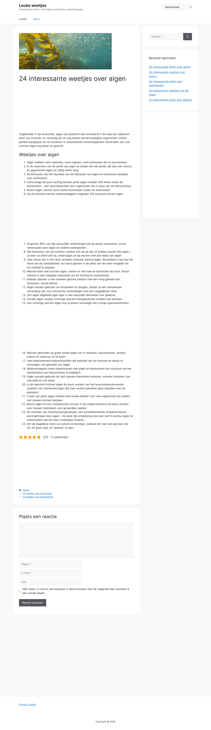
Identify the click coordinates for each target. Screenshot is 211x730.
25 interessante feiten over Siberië (170, 99)
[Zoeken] (187, 36)
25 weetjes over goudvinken (37, 493)
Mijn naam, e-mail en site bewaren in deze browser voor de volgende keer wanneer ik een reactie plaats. (75, 591)
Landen (23, 19)
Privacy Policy (27, 704)
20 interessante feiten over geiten (170, 66)
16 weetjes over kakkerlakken (38, 496)
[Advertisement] (76, 109)
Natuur (37, 19)
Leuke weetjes (32, 5)
